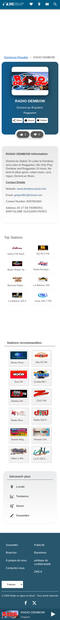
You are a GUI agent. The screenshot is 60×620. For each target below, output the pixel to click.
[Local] (39, 4)
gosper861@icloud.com (28, 195)
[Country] (47, 4)
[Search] (55, 4)
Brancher (11, 552)
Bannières (40, 552)
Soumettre (12, 545)
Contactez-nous (15, 568)
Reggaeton (30, 112)
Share (19, 120)
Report (31, 120)
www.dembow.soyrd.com (31, 188)
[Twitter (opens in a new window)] (34, 603)
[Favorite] (31, 4)
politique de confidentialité (42, 562)
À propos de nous (16, 560)
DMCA (38, 571)
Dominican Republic (16, 57)
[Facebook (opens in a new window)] (26, 603)
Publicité (39, 545)
